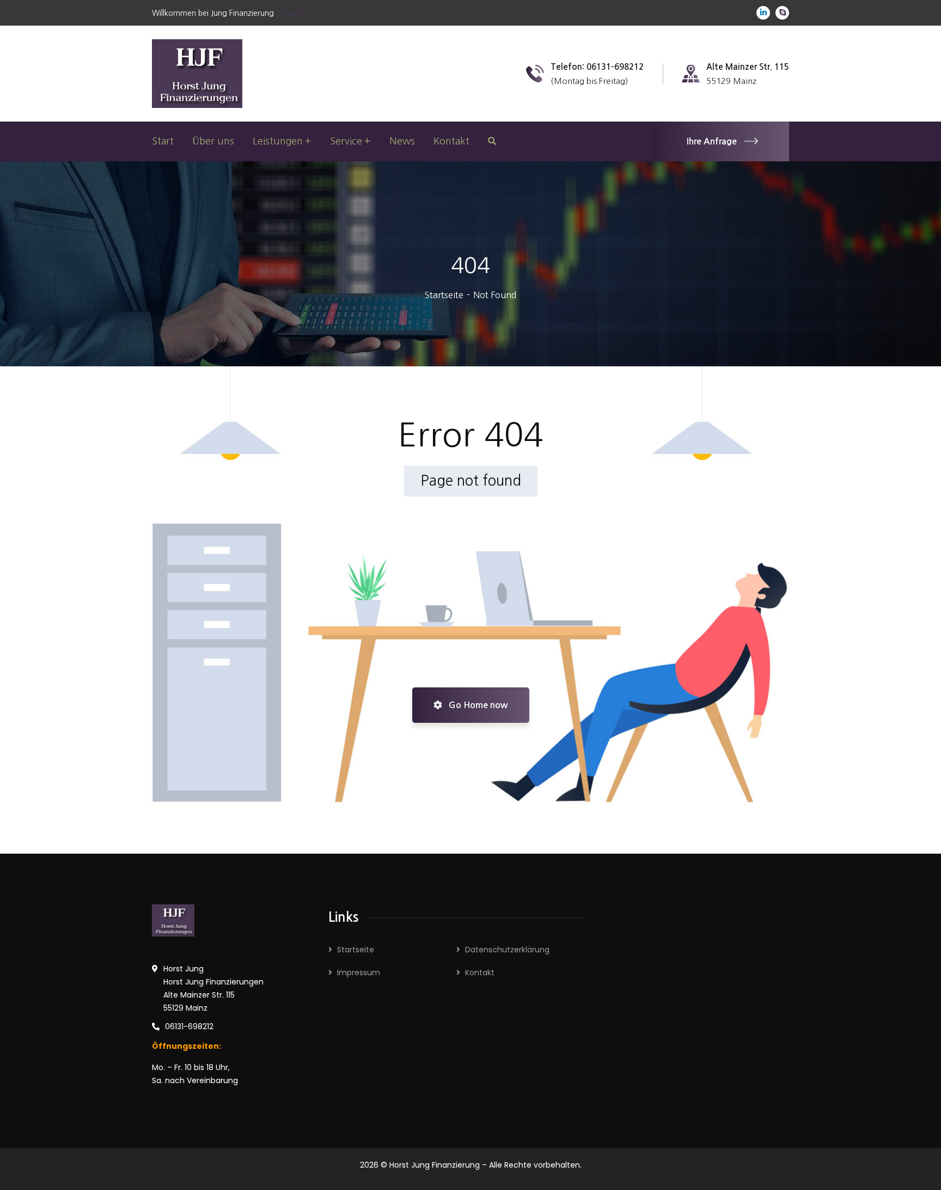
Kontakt (479, 972)
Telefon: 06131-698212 (597, 67)
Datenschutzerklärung (507, 949)
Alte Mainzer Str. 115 (747, 67)
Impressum (358, 972)
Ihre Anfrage (712, 141)
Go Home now (477, 705)
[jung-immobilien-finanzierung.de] (197, 72)
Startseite (444, 295)
